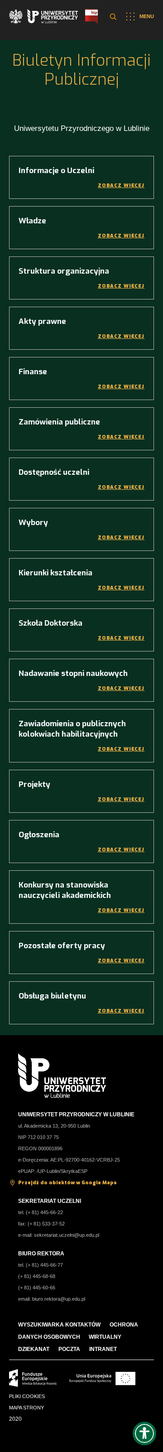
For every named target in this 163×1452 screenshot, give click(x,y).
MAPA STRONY (26, 1407)
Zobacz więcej (121, 185)
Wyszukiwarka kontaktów (59, 1325)
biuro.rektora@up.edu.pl (58, 1299)
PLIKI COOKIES (27, 1396)
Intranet (103, 1349)
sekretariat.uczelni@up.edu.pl (66, 1235)
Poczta (69, 1349)
